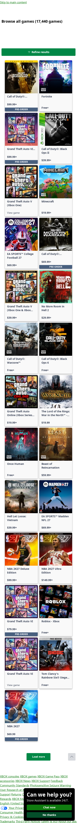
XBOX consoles (9, 776)
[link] (21, 85)
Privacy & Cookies (12, 817)
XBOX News (23, 781)
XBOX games (28, 776)
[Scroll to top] (72, 757)
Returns (16, 794)
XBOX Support (40, 781)
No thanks (49, 815)
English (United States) (14, 803)
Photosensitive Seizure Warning (50, 785)
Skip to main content (13, 2)
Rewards (5, 799)
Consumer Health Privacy (16, 812)
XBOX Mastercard (23, 799)
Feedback (57, 781)
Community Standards (14, 785)
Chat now (49, 807)
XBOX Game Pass (48, 776)
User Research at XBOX (15, 790)
